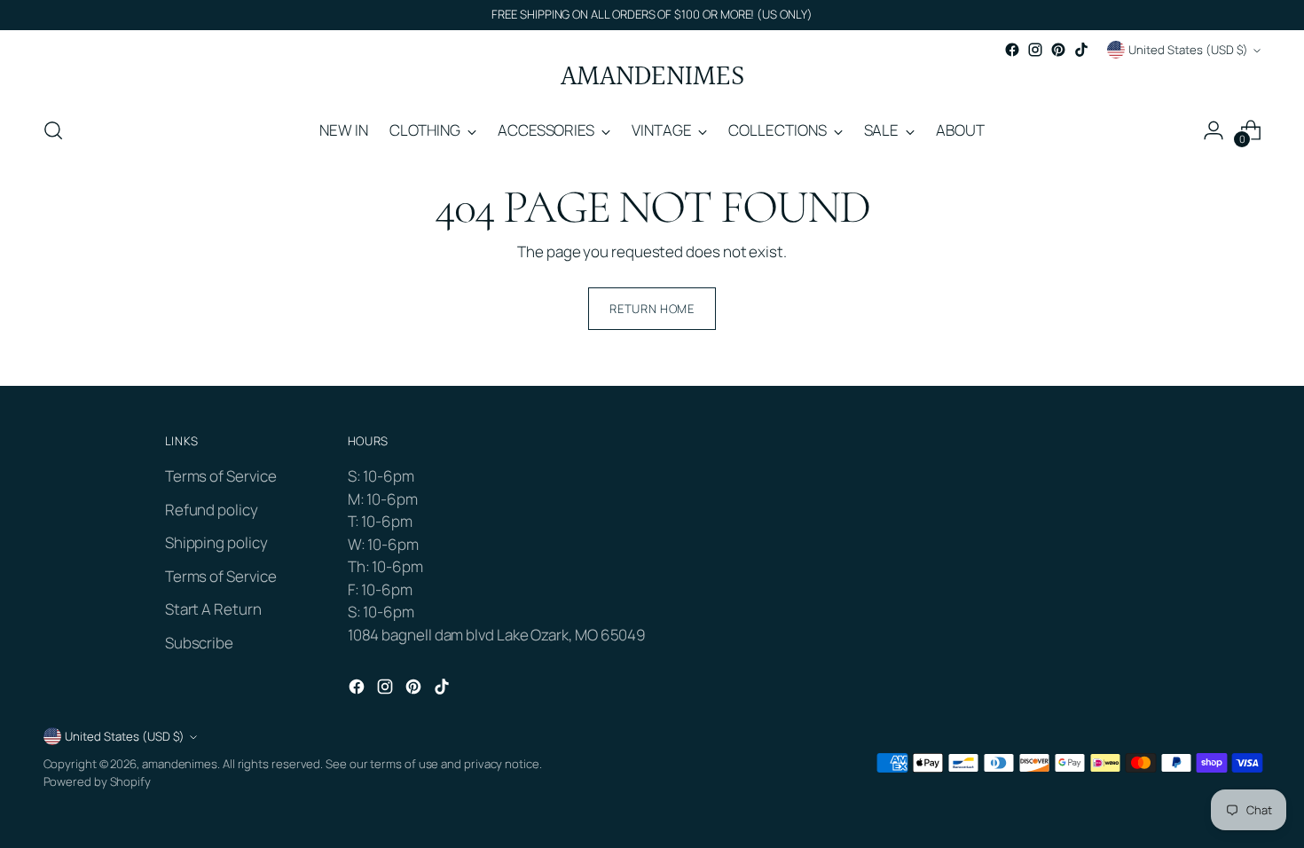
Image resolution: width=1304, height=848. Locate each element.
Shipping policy (216, 542)
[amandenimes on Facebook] (1012, 50)
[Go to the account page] (1213, 130)
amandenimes (179, 764)
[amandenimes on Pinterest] (1058, 50)
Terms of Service (221, 476)
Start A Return (213, 609)
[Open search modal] (53, 130)
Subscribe (199, 642)
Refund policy (211, 509)
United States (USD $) (1188, 50)
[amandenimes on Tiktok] (1081, 50)
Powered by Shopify (97, 781)
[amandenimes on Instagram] (1035, 50)
